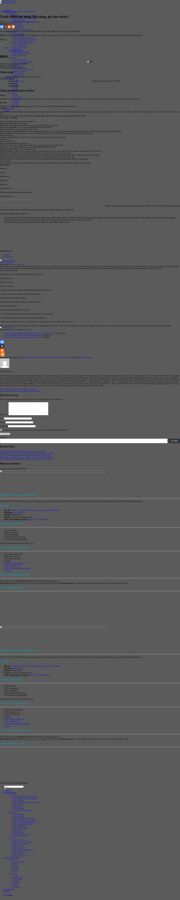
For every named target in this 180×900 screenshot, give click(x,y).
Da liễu (15, 864)
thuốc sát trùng (18, 816)
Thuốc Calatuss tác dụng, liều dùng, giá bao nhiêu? (18, 389)
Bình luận (4, 415)
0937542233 (18, 512)
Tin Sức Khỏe (9, 109)
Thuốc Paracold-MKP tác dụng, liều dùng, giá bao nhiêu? (20, 391)
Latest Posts (8, 257)
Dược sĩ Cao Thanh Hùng (39, 519)
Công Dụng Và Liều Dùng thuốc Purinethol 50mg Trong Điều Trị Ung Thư (26, 459)
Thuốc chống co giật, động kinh (23, 42)
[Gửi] (5, 789)
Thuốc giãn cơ (17, 26)
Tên (2, 418)
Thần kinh (16, 101)
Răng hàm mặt (17, 97)
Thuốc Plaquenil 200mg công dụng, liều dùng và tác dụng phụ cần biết (29, 333)
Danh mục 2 (12, 93)
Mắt (14, 871)
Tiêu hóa (15, 105)
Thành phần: (14, 50)
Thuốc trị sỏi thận (18, 59)
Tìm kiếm (3, 437)
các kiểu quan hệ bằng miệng (16, 539)
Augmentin (14, 532)
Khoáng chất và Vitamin (6, 11)
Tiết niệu (15, 103)
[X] (5, 27)
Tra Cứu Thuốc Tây (26, 22)
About (6, 255)
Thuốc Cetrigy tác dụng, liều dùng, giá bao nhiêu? (22, 337)
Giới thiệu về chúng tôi (13, 554)
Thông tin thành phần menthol (20, 51)
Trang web (4, 426)
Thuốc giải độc (17, 832)
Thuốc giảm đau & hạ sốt (21, 53)
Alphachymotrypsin (18, 537)
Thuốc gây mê (17, 830)
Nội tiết (15, 95)
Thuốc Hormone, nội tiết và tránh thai (26, 802)
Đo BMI (7, 111)
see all (28, 329)
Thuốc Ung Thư (18, 65)
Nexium (13, 530)
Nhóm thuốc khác (19, 75)
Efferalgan (14, 535)
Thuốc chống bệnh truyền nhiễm (24, 40)
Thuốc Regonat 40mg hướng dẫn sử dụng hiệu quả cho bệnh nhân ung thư (27, 453)
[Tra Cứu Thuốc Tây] (7, 260)
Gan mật (15, 866)
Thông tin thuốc (30, 11)
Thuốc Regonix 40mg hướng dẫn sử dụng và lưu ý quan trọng (22, 451)
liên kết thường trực (85, 357)
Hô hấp (15, 87)
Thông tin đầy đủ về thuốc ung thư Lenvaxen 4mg (22, 335)
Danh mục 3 (12, 57)
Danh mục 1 (12, 14)
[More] (13, 27)
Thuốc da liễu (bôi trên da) (21, 44)
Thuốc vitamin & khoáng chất (23, 69)
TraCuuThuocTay (164, 206)
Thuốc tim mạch (18, 28)
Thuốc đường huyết (19, 48)
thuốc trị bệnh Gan (19, 55)
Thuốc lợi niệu (17, 73)
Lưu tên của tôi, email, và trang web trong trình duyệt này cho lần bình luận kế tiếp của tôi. (35, 430)
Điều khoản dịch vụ (12, 556)
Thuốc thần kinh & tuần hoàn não (24, 798)
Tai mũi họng (17, 99)
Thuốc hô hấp (17, 24)
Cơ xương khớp (18, 81)
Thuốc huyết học (18, 20)
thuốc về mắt (17, 848)
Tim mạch (16, 887)
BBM (7, 48)
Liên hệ (7, 561)
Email (2, 422)
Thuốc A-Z (8, 10)
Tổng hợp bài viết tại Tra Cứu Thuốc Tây (16, 543)
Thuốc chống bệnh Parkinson (23, 38)
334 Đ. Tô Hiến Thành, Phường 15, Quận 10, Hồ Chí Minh (35, 510)
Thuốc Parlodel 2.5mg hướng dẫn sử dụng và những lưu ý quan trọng (25, 455)
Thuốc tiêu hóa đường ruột (22, 30)
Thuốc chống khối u (19, 46)
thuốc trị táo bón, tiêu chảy (22, 61)
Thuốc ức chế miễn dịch (21, 844)
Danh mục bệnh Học (11, 858)
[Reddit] (9, 27)
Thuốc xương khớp (19, 71)
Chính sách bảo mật (12, 558)
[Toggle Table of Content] (1, 44)
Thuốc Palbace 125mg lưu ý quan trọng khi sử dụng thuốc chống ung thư (26, 457)
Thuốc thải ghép (18, 34)
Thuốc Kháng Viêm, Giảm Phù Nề (24, 796)
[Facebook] (2, 27)
